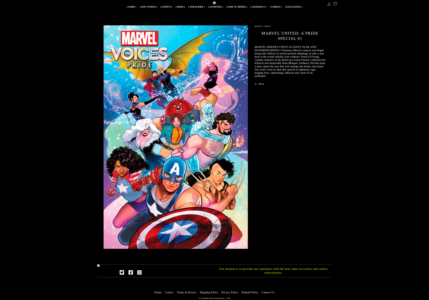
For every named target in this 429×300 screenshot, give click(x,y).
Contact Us (268, 292)
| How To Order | (236, 7)
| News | (180, 7)
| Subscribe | (196, 7)
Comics (169, 292)
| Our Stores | (148, 7)
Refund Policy (250, 292)
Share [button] (261, 84)
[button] (335, 4)
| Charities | (215, 7)
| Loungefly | (258, 7)
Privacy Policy (230, 292)
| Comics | (276, 7)
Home (158, 292)
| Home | (131, 7)
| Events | (166, 7)
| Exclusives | (293, 7)
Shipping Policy (209, 292)
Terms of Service (186, 292)
